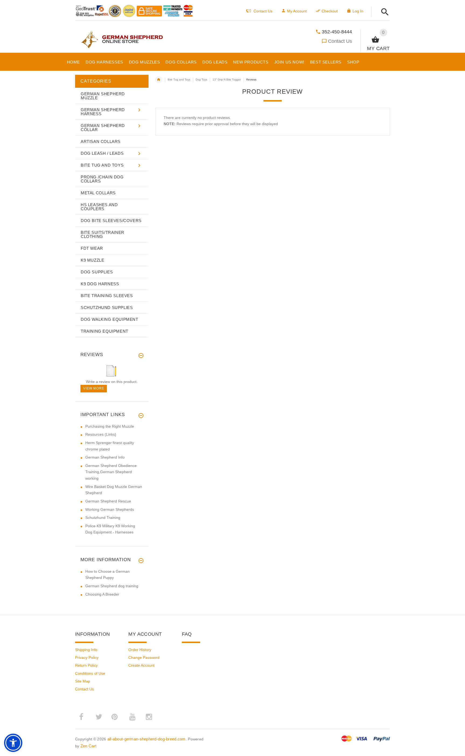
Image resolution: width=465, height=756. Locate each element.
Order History (139, 650)
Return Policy (86, 665)
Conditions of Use (90, 673)
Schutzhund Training (102, 517)
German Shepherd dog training (111, 586)
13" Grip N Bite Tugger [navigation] (227, 79)
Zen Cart (88, 746)
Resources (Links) (100, 434)
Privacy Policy (86, 657)
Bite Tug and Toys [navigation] (179, 79)
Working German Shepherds (109, 509)
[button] (383, 12)
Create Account (141, 665)
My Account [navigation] (297, 11)
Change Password (144, 657)
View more (93, 388)
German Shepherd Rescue (108, 501)
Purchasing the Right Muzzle (109, 426)
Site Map (82, 681)
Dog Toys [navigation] (201, 79)
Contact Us (340, 41)
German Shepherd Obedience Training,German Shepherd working (111, 471)
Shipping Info (86, 650)
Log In (358, 11)
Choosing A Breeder (102, 594)
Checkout (330, 11)
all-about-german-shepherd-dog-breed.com (146, 739)
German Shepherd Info (105, 457)
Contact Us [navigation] (262, 11)
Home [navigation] (158, 79)
